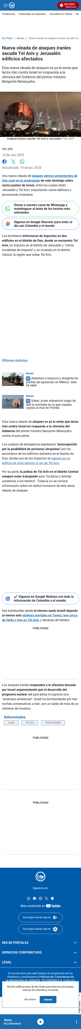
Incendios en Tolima (61, 14)
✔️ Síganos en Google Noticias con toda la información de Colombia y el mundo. (44, 598)
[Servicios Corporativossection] (75, 952)
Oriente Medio (53, 722)
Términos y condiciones (22, 976)
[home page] (40, 876)
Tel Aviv (30, 722)
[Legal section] (75, 962)
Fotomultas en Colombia (32, 14)
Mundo (21, 38)
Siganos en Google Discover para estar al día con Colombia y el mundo (43, 224)
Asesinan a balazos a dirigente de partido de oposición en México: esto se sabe (52, 381)
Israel (11, 722)
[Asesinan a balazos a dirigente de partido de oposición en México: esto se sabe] (13, 379)
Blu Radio (7, 38)
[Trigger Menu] (5, 5)
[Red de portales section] (75, 943)
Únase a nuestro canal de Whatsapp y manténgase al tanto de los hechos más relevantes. (42, 208)
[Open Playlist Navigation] (76, 1022)
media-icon (40, 1021)
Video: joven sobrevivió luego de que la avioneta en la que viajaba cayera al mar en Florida (51, 404)
